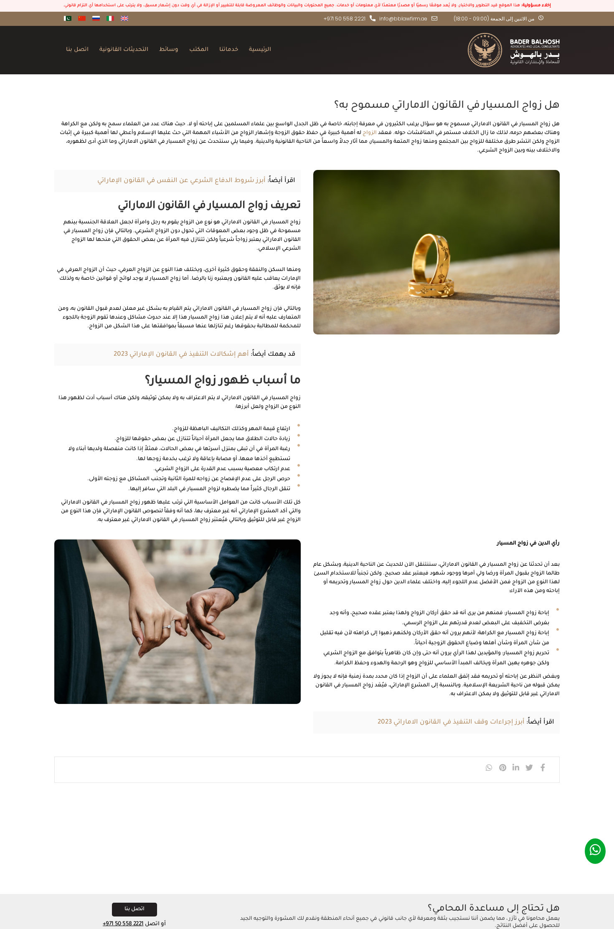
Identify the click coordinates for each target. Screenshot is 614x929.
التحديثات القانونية (123, 50)
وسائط (168, 50)
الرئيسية (260, 50)
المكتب (198, 50)
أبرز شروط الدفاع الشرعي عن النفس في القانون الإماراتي (181, 181)
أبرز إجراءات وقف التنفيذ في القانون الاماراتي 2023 (451, 722)
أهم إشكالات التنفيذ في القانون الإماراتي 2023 (181, 354)
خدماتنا (228, 50)
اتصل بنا (77, 50)
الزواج (370, 133)
